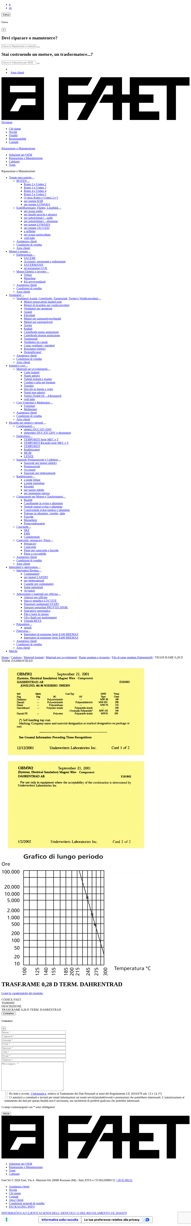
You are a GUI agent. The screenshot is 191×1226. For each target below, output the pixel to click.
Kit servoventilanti (35, 281)
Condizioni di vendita (29, 244)
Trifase (28, 275)
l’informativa (38, 1093)
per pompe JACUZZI (36, 227)
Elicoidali (29, 315)
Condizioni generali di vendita (26, 1203)
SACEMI (29, 258)
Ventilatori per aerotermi (38, 308)
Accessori (29, 469)
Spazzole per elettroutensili (39, 473)
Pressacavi (30, 543)
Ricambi (29, 486)
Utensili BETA (33, 620)
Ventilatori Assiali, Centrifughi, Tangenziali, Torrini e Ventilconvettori (57, 298)
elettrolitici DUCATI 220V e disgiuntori (47, 432)
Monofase (30, 278)
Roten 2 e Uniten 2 (35, 184)
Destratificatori (32, 352)
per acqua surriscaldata (37, 234)
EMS (27, 533)
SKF (26, 530)
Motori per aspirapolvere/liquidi (42, 318)
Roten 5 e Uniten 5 (35, 194)
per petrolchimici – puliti (38, 217)
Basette (28, 500)
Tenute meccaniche (20, 177)
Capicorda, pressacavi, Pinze (33, 540)
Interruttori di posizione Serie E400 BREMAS (51, 637)
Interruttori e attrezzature (23, 567)
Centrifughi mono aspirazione (41, 332)
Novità (13, 132)
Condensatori (24, 426)
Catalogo (16, 657)
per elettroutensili (34, 580)
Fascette (28, 516)
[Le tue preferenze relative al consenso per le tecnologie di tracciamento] (6, 1219)
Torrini (28, 325)
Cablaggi (14, 161)
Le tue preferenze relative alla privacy (112, 1220)
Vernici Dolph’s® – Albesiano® (43, 395)
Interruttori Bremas (27, 570)
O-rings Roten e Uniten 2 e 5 (41, 197)
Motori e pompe (18, 251)
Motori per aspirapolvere (38, 322)
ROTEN (21, 180)
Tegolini (29, 385)
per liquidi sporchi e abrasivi (40, 214)
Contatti (13, 142)
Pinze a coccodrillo (35, 553)
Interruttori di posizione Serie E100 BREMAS (51, 634)
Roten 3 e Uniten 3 (35, 187)
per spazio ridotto (34, 489)
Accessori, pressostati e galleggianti (44, 261)
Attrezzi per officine (35, 597)
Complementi (32, 536)
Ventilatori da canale (36, 342)
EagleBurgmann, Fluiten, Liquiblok (37, 207)
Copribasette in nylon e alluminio (43, 503)
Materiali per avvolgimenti (31, 369)
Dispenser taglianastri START (41, 604)
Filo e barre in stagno (36, 614)
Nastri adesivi (32, 375)
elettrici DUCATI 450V (38, 429)
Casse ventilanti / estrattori (39, 345)
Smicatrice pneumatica (37, 610)
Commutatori (31, 573)
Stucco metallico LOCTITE (40, 600)
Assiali (28, 311)
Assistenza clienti (26, 241)
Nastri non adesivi (34, 392)
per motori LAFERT (36, 577)
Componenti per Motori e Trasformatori (39, 496)
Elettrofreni (23, 436)
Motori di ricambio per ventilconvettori (46, 305)
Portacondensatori (34, 523)
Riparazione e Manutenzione (26, 158)
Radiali (28, 328)
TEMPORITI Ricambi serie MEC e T (46, 442)
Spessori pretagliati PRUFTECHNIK (46, 607)
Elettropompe (24, 254)
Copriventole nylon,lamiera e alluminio (47, 510)
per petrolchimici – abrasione (41, 221)
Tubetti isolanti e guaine (38, 379)
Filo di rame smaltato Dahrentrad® (132, 657)
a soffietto (29, 231)
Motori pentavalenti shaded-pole (43, 301)
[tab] (95, 993)
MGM (27, 453)
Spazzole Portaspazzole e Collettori (37, 459)
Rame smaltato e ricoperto (94, 657)
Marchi (13, 651)
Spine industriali (33, 587)
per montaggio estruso (37, 493)
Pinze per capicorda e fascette (41, 550)
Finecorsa (22, 630)
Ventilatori (15, 295)
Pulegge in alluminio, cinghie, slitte (44, 513)
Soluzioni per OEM (20, 154)
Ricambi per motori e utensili (26, 422)
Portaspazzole (32, 466)
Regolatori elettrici (35, 348)
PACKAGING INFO (22, 1206)
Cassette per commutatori (39, 583)
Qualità (13, 135)
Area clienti (17, 72)
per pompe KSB (33, 201)
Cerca (6, 14)
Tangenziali (30, 338)
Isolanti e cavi (17, 365)
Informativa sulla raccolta (60, 1220)
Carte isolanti (31, 372)
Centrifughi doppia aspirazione (42, 335)
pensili (28, 627)
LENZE (29, 456)
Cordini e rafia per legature (39, 382)
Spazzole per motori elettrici (40, 463)
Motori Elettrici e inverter (31, 271)
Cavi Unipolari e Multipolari (33, 402)
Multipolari (30, 409)
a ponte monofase (34, 483)
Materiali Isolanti (34, 657)
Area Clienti (16, 1200)
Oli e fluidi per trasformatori (40, 617)
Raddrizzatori (32, 449)
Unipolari (29, 405)
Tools (12, 164)
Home (5, 657)
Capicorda (30, 547)
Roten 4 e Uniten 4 (35, 191)
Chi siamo (15, 128)
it (9, 4)
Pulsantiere (22, 624)
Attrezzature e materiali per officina (37, 594)
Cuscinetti (22, 526)
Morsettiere (30, 520)
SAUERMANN (33, 264)
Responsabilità (17, 138)
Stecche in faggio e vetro (38, 389)
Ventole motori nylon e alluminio (43, 506)
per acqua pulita (33, 211)
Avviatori (29, 590)
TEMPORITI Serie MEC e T (41, 439)
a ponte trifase (32, 479)
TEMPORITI (32, 446)
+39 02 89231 (124, 1180)
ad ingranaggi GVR (35, 268)
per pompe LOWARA (37, 204)
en (10, 8)
